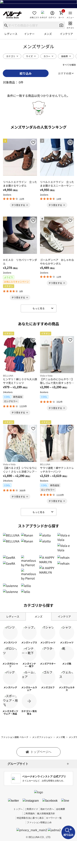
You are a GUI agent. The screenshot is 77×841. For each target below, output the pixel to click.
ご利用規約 (29, 813)
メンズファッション (42, 737)
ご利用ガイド (31, 809)
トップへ (17, 809)
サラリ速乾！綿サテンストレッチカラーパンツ (57, 469)
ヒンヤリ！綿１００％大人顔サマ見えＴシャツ (20, 381)
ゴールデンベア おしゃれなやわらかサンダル (57, 261)
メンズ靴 (60, 737)
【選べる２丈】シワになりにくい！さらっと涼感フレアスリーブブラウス (20, 469)
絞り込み (26, 73)
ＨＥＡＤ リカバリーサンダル (20, 261)
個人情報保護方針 (46, 813)
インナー (29, 34)
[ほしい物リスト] (33, 142)
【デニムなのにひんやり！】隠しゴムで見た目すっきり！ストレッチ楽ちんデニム (57, 381)
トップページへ (40, 751)
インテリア (66, 34)
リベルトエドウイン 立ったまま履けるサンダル (20, 183)
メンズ (48, 34)
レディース (10, 34)
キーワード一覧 (54, 818)
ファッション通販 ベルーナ (14, 737)
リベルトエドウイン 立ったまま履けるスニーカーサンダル (57, 183)
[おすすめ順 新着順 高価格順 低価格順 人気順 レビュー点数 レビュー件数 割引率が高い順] (62, 73)
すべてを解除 (69, 64)
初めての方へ (47, 809)
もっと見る (39, 308)
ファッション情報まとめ (39, 822)
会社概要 (60, 809)
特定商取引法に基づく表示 (30, 818)
